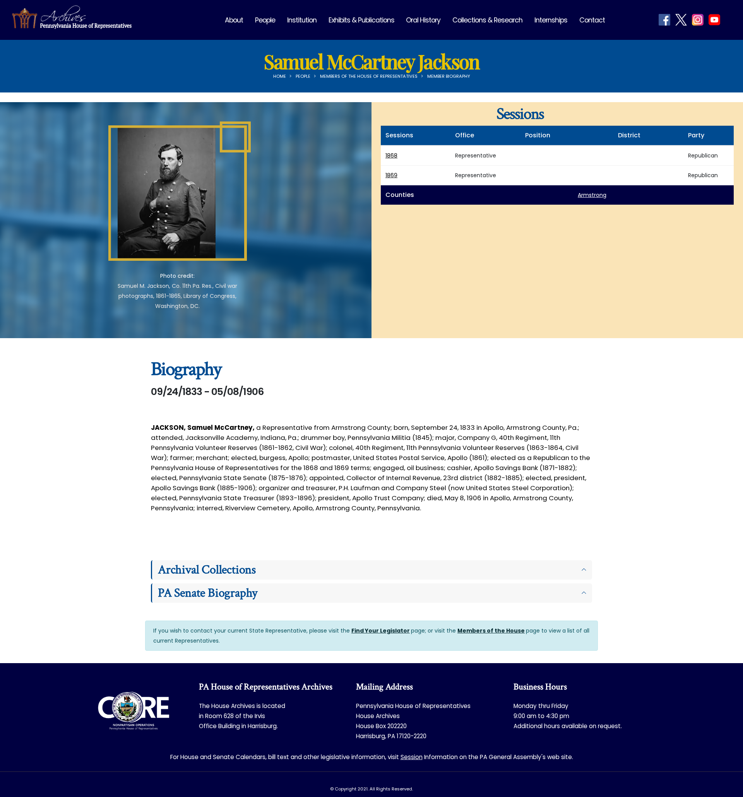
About (234, 20)
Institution (302, 20)
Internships (550, 20)
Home (279, 76)
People (265, 20)
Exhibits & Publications (361, 20)
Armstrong (592, 195)
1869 (391, 175)
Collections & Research (487, 20)
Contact (592, 20)
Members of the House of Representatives (369, 76)
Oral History (423, 20)
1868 (391, 155)
